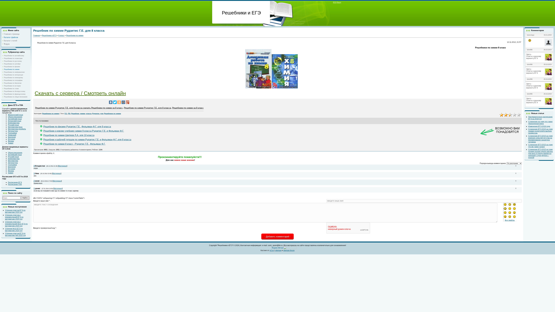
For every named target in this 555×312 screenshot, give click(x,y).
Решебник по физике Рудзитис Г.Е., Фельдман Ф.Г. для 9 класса (77, 126)
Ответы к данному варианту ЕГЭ (533, 57)
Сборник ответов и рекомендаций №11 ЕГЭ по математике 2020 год (16, 224)
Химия (10, 143)
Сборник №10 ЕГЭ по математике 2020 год (14, 230)
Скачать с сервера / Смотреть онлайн (80, 93)
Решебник (75, 113)
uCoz (272, 250)
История (11, 139)
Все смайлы (510, 220)
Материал (62, 166)
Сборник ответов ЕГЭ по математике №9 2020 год (15, 234)
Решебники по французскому (15, 94)
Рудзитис (95, 113)
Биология (12, 137)
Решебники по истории (12, 86)
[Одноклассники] (119, 102)
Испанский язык (14, 121)
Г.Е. (65, 113)
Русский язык (13, 125)
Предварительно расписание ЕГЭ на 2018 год (540, 118)
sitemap (278, 250)
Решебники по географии (13, 80)
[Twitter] (115, 102)
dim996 (529, 50)
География (12, 133)
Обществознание (15, 117)
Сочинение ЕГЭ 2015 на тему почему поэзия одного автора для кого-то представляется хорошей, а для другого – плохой (540, 153)
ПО (69, 113)
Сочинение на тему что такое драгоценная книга (540, 123)
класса (88, 113)
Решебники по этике (11, 88)
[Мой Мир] (123, 102)
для (101, 113)
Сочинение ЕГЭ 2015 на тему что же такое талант (540, 146)
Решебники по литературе (13, 75)
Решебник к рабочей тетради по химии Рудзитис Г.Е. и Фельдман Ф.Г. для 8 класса (87, 139)
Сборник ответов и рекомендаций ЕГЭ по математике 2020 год (14, 217)
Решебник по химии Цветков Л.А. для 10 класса (68, 135)
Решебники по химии (11, 69)
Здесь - (529, 54)
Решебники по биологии (12, 83)
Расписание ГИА (15, 184)
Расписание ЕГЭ (15, 182)
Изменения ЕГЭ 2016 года (539, 126)
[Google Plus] (127, 102)
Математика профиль (17, 129)
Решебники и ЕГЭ (49, 36)
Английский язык (15, 119)
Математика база (15, 127)
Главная (36, 36)
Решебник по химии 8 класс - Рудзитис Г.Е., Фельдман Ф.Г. (74, 144)
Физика (11, 141)
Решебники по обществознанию (15, 97)
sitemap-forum (289, 250)
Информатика (14, 123)
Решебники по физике (12, 66)
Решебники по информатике (14, 72)
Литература (13, 131)
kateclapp (530, 35)
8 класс (61, 36)
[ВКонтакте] (110, 102)
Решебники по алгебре (12, 64)
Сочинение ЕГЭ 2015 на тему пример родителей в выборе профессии (540, 131)
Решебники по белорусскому (14, 91)
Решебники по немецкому (13, 77)
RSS (335, 2)
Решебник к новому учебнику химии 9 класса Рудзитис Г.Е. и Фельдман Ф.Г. (83, 131)
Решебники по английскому (14, 55)
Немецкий (12, 135)
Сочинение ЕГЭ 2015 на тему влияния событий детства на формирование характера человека (540, 139)
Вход (339, 2)
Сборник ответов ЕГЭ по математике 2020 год (15, 211)
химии (82, 113)
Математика (13, 161)
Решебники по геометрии (13, 58)
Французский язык (15, 115)
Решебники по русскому (13, 61)
